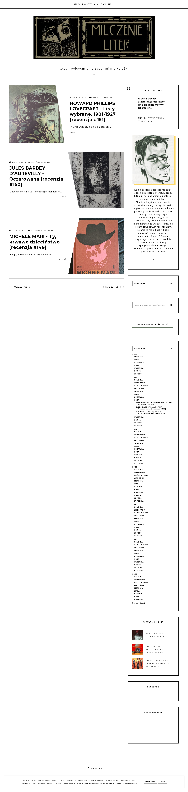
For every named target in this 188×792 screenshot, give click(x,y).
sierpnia (138, 357)
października (141, 386)
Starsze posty (112, 286)
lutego (138, 374)
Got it (162, 782)
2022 (134, 505)
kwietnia (139, 368)
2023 (134, 467)
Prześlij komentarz (102, 97)
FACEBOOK (96, 768)
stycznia (139, 426)
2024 (134, 429)
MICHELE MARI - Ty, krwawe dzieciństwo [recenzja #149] (34, 242)
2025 (134, 377)
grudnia (138, 380)
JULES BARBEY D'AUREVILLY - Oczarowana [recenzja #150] (36, 176)
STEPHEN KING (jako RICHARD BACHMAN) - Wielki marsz (157, 663)
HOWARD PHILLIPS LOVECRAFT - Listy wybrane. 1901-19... (154, 403)
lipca (137, 359)
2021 (134, 539)
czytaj (73, 131)
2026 (134, 354)
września (139, 389)
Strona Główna (84, 4)
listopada (139, 383)
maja (136, 365)
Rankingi (107, 4)
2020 (134, 574)
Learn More (150, 782)
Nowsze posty (21, 286)
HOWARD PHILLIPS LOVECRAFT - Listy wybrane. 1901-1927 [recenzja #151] (93, 111)
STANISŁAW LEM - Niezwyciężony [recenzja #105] (155, 649)
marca (137, 371)
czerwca (139, 362)
